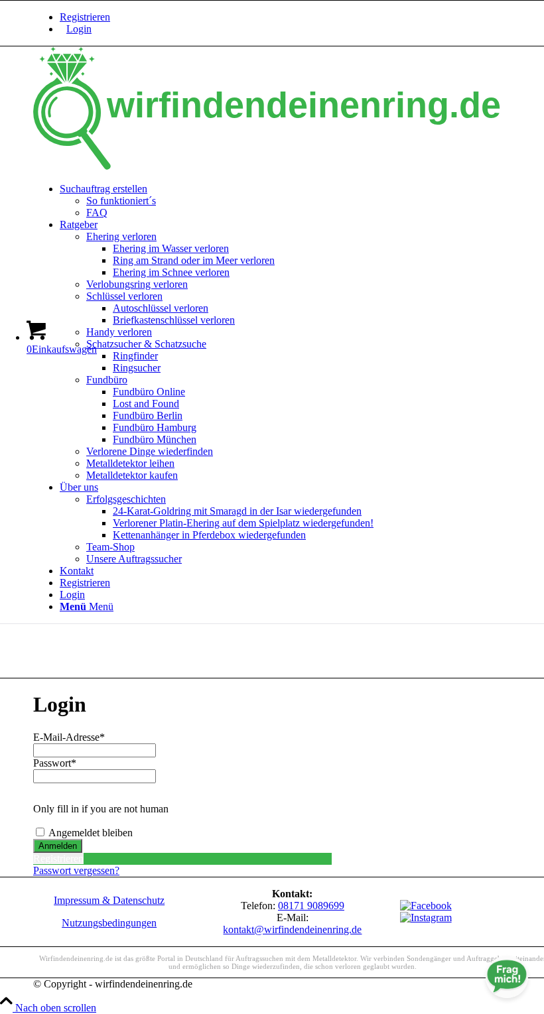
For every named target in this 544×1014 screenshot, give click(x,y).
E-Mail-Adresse (69, 737)
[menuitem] (299, 29)
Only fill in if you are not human (101, 808)
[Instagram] (426, 917)
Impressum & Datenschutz (109, 900)
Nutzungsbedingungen (109, 922)
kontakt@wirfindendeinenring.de (292, 929)
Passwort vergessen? (76, 870)
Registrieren (85, 17)
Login (79, 28)
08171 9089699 (311, 905)
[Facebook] (426, 905)
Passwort (54, 763)
